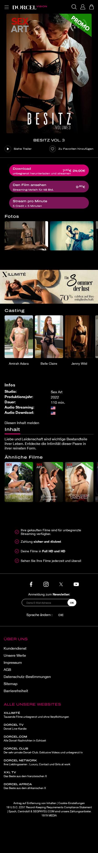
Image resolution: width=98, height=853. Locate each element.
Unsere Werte (15, 655)
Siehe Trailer (22, 148)
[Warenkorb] (91, 7)
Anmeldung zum (49, 594)
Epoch (12, 811)
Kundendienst (15, 648)
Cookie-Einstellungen (71, 803)
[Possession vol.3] (49, 73)
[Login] (82, 7)
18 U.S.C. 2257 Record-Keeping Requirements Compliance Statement (49, 807)
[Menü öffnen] (5, 4)
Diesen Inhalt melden (22, 423)
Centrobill (24, 811)
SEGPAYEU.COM (43, 811)
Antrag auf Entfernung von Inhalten (34, 803)
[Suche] (74, 7)
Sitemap (10, 684)
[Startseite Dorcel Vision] (29, 7)
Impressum (13, 662)
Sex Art (56, 392)
